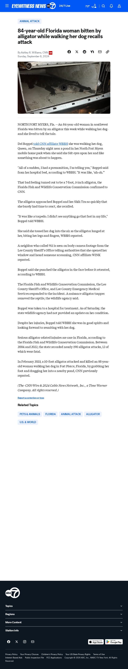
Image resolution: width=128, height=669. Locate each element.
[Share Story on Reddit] (84, 52)
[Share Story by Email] (100, 52)
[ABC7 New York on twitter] (16, 642)
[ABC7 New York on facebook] (8, 642)
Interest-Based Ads (13, 658)
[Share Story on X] (77, 52)
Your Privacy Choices (29, 654)
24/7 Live (64, 5)
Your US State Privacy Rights (78, 654)
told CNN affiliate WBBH (50, 143)
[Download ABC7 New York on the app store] (96, 642)
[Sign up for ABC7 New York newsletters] (32, 642)
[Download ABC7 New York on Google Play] (114, 642)
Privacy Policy (11, 654)
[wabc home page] (12, 592)
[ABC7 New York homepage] (34, 6)
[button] (7, 5)
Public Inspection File (34, 658)
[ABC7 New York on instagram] (24, 642)
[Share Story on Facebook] (69, 52)
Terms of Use (99, 654)
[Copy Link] (107, 52)
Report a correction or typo (31, 397)
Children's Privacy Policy (52, 654)
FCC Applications (54, 658)
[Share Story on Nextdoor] (92, 52)
